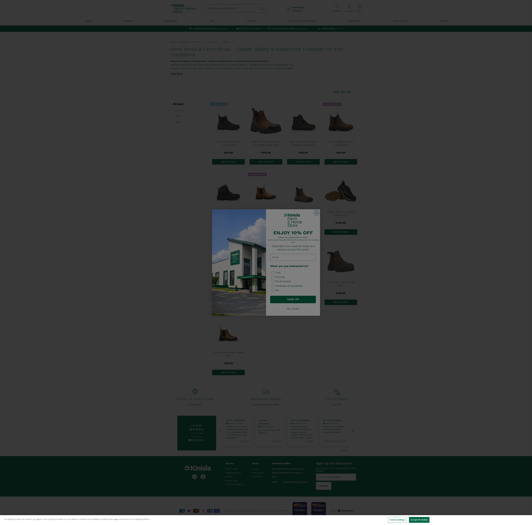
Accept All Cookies (419, 520)
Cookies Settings (397, 520)
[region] (266, 520)
